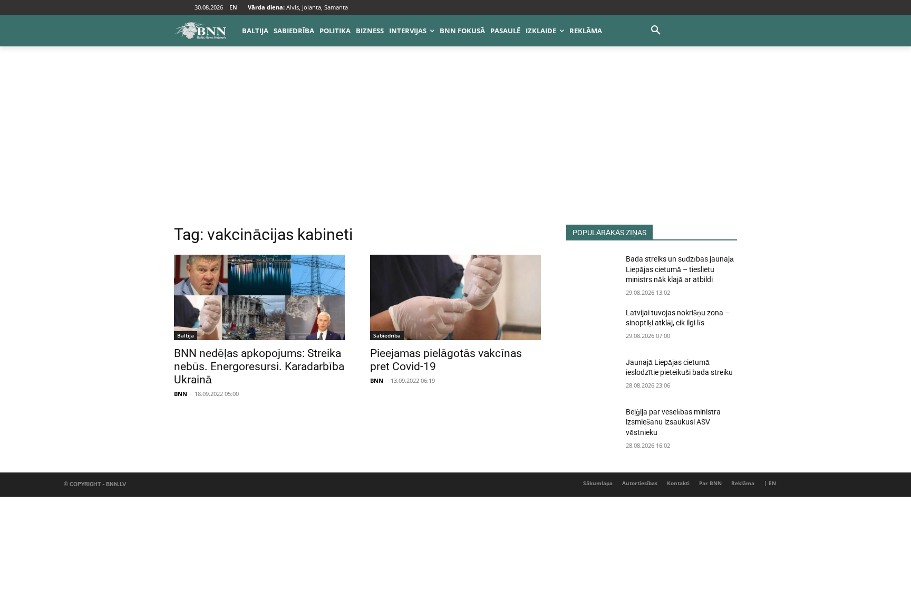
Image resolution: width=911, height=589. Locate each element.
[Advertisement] (455, 145)
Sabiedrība (387, 335)
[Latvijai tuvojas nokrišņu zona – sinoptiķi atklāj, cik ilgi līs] (591, 326)
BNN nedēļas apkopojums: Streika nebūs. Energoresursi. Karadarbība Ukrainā (259, 366)
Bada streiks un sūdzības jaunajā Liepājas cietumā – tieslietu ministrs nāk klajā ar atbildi (680, 269)
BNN (180, 394)
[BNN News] (200, 31)
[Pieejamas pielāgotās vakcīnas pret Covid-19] (455, 297)
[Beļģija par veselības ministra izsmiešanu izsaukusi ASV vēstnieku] (591, 425)
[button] (656, 31)
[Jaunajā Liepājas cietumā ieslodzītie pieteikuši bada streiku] (591, 375)
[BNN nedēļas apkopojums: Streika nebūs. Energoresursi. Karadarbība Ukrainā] (259, 297)
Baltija (185, 335)
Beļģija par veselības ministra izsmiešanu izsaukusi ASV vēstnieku (673, 422)
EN (233, 7)
